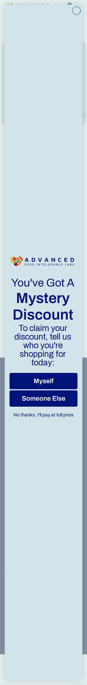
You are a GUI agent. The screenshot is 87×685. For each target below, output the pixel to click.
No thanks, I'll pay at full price (43, 414)
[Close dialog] (76, 11)
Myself (44, 381)
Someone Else (43, 398)
